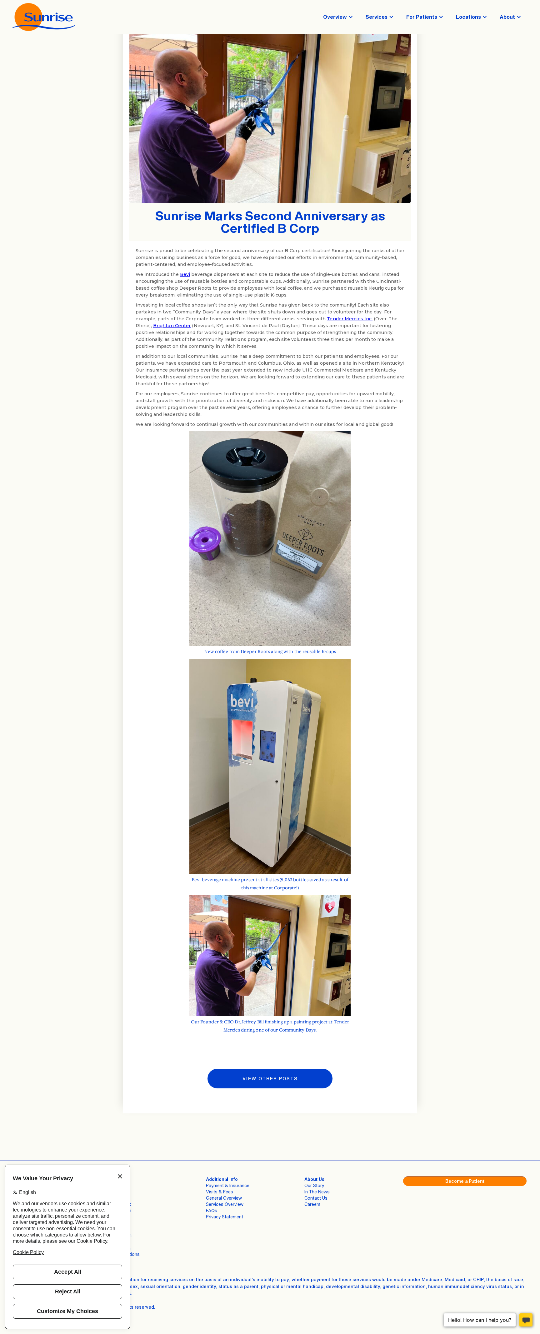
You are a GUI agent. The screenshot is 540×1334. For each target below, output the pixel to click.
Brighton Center (172, 325)
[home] (43, 17)
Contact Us (316, 1198)
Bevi (185, 274)
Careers (312, 1204)
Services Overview (224, 1204)
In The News (317, 1191)
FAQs (211, 1210)
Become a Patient (464, 1181)
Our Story (314, 1185)
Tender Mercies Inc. (349, 319)
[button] (338, 16)
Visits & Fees (219, 1191)
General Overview (224, 1198)
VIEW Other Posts (270, 1078)
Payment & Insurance (227, 1185)
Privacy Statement (224, 1216)
